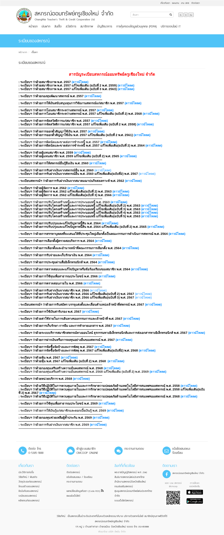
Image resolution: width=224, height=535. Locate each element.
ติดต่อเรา (195, 3)
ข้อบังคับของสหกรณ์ (28, 491)
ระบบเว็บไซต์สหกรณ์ (123, 500)
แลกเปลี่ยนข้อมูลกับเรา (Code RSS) (84, 491)
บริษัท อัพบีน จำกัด (117, 532)
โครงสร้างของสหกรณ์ (29, 486)
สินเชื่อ (58, 26)
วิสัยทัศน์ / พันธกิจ (28, 477)
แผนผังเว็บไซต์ (73, 496)
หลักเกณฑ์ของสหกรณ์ (29, 500)
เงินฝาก (46, 26)
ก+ (191, 14)
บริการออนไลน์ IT (171, 26)
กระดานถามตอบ (74, 482)
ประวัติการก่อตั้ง (26, 472)
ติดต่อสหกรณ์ (73, 472)
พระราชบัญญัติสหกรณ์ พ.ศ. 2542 (130, 472)
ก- (181, 14)
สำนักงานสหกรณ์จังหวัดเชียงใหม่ (130, 482)
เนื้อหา (34, 52)
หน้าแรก (33, 26)
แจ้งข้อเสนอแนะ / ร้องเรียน (79, 477)
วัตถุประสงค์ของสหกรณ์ (30, 482)
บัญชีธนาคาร (104, 26)
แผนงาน (175, 3)
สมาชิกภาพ (86, 26)
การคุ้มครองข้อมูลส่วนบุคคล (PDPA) (136, 26)
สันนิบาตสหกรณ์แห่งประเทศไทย (129, 477)
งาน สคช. (185, 3)
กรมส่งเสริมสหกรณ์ (123, 486)
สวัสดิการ (71, 26)
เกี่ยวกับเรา (165, 3)
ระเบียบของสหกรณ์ (28, 496)
